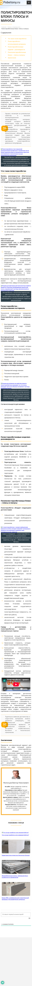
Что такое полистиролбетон (17, 39)
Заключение (12, 58)
